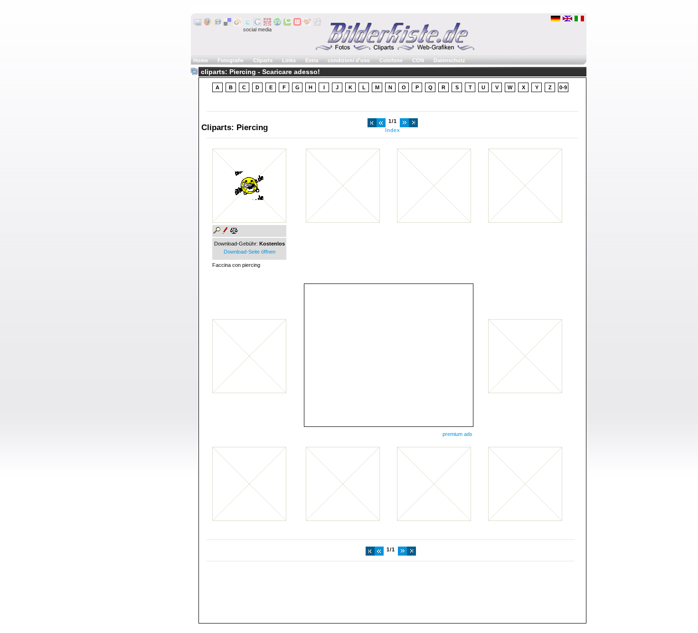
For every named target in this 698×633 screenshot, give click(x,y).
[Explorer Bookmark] (217, 24)
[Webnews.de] (297, 24)
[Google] (257, 24)
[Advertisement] (388, 355)
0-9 (563, 87)
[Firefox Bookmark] (207, 24)
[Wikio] (237, 24)
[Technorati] (287, 24)
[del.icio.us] (227, 24)
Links (289, 60)
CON (418, 60)
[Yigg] (307, 24)
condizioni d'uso (349, 60)
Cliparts (263, 60)
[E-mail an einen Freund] (197, 24)
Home (200, 60)
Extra (311, 60)
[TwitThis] (247, 24)
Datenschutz (449, 60)
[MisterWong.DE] (267, 24)
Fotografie (230, 60)
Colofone (391, 60)
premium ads (457, 434)
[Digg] (317, 24)
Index (392, 130)
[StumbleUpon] (277, 24)
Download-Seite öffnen (249, 252)
